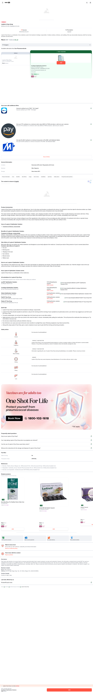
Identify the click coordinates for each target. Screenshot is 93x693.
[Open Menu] (2, 2)
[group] (46, 10)
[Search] (86, 2)
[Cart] (90, 2)
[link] (7, 3)
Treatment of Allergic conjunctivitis (11, 226)
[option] (6, 177)
